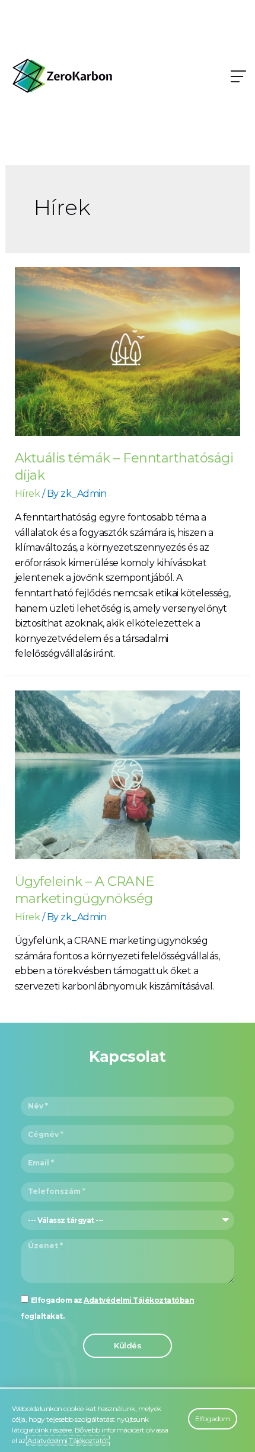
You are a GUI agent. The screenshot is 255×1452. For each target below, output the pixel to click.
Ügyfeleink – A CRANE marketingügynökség (84, 890)
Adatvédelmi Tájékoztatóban (139, 1300)
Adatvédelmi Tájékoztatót (68, 1440)
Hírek (27, 493)
